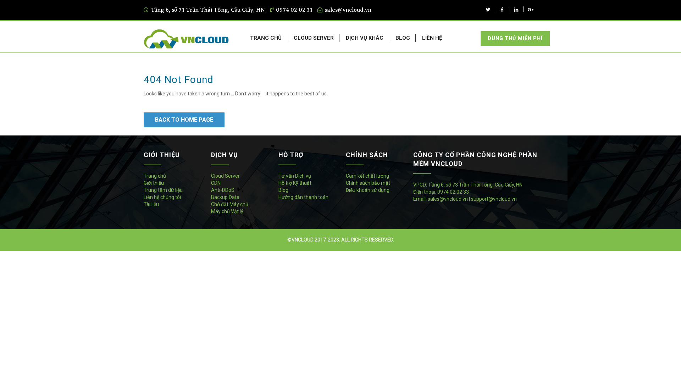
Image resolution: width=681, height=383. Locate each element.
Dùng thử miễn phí (515, 38)
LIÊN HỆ (432, 38)
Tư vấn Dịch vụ (294, 176)
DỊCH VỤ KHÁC (364, 38)
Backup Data (225, 197)
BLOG (402, 38)
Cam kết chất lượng (367, 176)
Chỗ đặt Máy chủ (229, 204)
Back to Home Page (184, 119)
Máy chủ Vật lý (227, 211)
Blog (283, 190)
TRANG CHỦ (266, 38)
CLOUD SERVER (314, 38)
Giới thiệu (154, 183)
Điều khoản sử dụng (367, 190)
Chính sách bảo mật (368, 183)
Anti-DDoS (222, 190)
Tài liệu (151, 204)
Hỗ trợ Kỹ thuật (294, 183)
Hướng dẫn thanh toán (303, 197)
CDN (216, 183)
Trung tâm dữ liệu (163, 190)
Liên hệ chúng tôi (162, 197)
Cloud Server (225, 176)
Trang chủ (155, 176)
